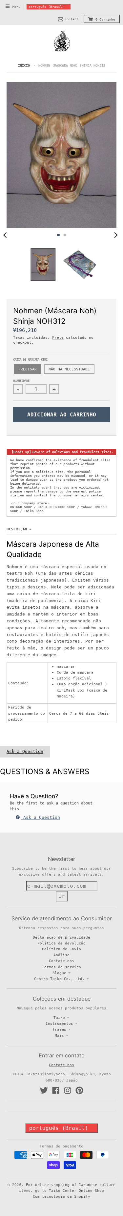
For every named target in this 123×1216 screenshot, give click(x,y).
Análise (61, 955)
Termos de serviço (61, 967)
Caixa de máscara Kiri (30, 359)
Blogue (59, 973)
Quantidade (21, 380)
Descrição (17, 529)
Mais (59, 1035)
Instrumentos (59, 1023)
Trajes (59, 1029)
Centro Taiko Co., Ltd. (59, 978)
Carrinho (105, 19)
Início (24, 65)
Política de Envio (61, 949)
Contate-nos (61, 961)
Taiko (59, 1017)
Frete (58, 337)
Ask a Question (25, 751)
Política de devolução (61, 943)
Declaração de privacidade (61, 937)
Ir (61, 896)
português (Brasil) (46, 6)
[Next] (116, 235)
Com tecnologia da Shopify (61, 1196)
